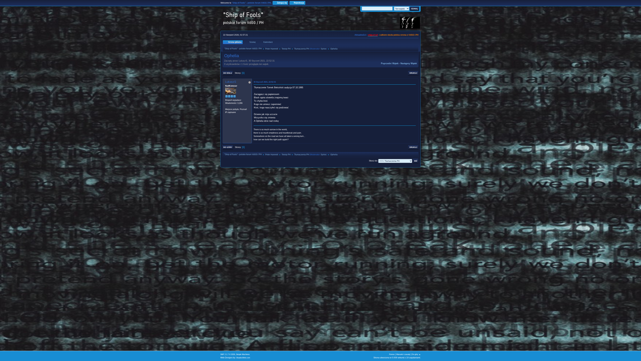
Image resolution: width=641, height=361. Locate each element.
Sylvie (323, 49)
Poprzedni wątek (389, 63)
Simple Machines (243, 354)
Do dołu (227, 73)
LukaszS (230, 81)
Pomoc (392, 354)
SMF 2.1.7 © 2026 (227, 354)
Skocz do (373, 161)
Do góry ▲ (416, 354)
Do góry (227, 147)
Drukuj (413, 73)
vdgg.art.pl (373, 35)
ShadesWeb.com (243, 358)
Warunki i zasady (403, 354)
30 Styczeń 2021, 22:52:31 (265, 82)
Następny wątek (408, 63)
